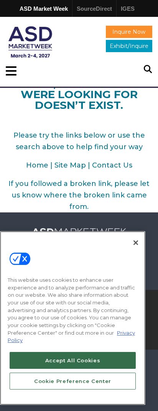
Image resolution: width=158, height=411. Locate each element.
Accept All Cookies (72, 360)
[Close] (135, 242)
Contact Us (112, 165)
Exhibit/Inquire (129, 46)
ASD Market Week (44, 8)
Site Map (70, 165)
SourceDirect (94, 8)
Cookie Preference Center (72, 381)
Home (37, 165)
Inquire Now (128, 31)
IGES (128, 8)
